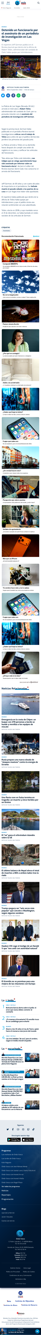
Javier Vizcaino (7, 1217)
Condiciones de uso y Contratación (21, 1275)
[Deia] (9, 1301)
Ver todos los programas (11, 1186)
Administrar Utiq (20, 1279)
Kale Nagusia (6, 1162)
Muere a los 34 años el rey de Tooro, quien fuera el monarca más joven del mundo (22, 1030)
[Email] (24, 95)
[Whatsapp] (18, 95)
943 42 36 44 (22, 1249)
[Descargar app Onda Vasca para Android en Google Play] (14, 1140)
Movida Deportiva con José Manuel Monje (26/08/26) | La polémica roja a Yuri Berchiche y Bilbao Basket (12, 1092)
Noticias (5, 1190)
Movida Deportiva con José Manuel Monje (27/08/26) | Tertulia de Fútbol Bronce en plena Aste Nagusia (13, 1061)
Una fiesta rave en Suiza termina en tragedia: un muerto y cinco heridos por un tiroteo (20, 800)
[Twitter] (3, 95)
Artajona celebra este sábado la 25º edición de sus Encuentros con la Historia (12, 1107)
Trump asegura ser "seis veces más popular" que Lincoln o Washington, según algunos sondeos (18, 910)
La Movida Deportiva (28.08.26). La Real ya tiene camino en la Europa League (12, 1077)
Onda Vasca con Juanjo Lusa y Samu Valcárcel (18, 1170)
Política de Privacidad (13, 1272)
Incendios (17, 8)
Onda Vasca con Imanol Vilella (13, 1178)
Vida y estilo (10, 1005)
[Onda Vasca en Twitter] (7, 1129)
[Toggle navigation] (2, 2)
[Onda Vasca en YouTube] (18, 1129)
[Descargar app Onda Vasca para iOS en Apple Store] (28, 1140)
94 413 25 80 (22, 1244)
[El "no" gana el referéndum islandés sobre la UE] (20, 819)
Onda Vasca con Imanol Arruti (12, 1174)
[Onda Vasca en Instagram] (23, 1129)
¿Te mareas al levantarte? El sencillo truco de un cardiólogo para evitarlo (22, 1020)
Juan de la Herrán (8, 1213)
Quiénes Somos (15, 1268)
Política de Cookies (29, 1272)
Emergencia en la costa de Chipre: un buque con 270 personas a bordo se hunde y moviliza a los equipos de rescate (19, 723)
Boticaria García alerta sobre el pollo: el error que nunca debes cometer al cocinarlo (21, 1010)
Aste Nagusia (7, 8)
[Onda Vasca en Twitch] (28, 1129)
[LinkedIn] (8, 95)
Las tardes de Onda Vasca (11, 1158)
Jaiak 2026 (26, 8)
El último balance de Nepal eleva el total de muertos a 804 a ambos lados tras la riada (20, 873)
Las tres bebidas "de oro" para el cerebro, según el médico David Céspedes (22, 1040)
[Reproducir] (28, 1059)
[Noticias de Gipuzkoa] (25, 1301)
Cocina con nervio (8, 1221)
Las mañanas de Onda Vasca (12, 1154)
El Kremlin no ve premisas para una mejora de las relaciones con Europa (18, 982)
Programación (7, 1199)
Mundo (4, 717)
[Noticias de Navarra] (29, 1305)
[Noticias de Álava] (10, 1305)
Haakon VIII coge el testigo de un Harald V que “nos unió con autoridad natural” (20, 947)
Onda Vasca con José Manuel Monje (14, 1166)
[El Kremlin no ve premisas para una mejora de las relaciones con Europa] (20, 965)
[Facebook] (13, 95)
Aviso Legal (27, 1268)
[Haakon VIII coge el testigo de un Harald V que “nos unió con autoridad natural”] (20, 930)
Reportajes (6, 1195)
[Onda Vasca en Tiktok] (33, 1129)
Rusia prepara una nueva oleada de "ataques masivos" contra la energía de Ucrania (20, 762)
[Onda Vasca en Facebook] (13, 1129)
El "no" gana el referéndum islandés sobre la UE (18, 836)
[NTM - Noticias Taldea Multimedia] (20, 1294)
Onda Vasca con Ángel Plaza (12, 1182)
